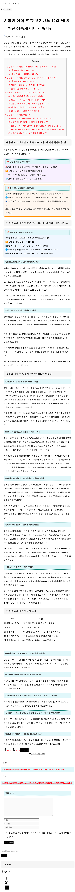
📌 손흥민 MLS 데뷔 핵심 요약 (22, 81)
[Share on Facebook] (6, 879)
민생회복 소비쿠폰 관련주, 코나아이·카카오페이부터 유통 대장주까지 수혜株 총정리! (37, 783)
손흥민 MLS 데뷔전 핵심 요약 (18, 115)
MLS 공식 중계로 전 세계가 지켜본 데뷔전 (27, 100)
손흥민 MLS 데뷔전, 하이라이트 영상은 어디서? (29, 104)
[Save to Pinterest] (7, 887)
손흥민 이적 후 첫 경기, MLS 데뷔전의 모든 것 (25, 92)
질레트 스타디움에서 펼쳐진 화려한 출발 (26, 107)
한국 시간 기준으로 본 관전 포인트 (23, 111)
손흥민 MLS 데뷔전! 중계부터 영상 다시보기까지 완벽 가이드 (31, 78)
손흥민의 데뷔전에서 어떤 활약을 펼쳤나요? (27, 133)
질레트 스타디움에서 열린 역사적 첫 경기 (26, 85)
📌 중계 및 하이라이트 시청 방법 (23, 74)
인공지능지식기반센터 (10, 4)
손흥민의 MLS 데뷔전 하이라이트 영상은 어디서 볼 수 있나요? (35, 126)
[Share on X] (6, 883)
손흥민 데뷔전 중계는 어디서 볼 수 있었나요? (28, 122)
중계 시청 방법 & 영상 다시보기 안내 (24, 89)
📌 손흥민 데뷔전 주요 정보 (21, 70)
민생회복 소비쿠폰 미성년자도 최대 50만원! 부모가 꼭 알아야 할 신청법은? (33, 769)
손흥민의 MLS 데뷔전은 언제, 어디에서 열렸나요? (30, 118)
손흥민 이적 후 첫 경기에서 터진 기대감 (26, 96)
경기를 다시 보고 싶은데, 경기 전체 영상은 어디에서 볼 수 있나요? (36, 129)
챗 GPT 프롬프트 (38, 754)
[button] (2, 9)
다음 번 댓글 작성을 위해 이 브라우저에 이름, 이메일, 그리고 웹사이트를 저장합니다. (38, 835)
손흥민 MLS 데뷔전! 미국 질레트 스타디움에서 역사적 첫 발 (30, 67)
